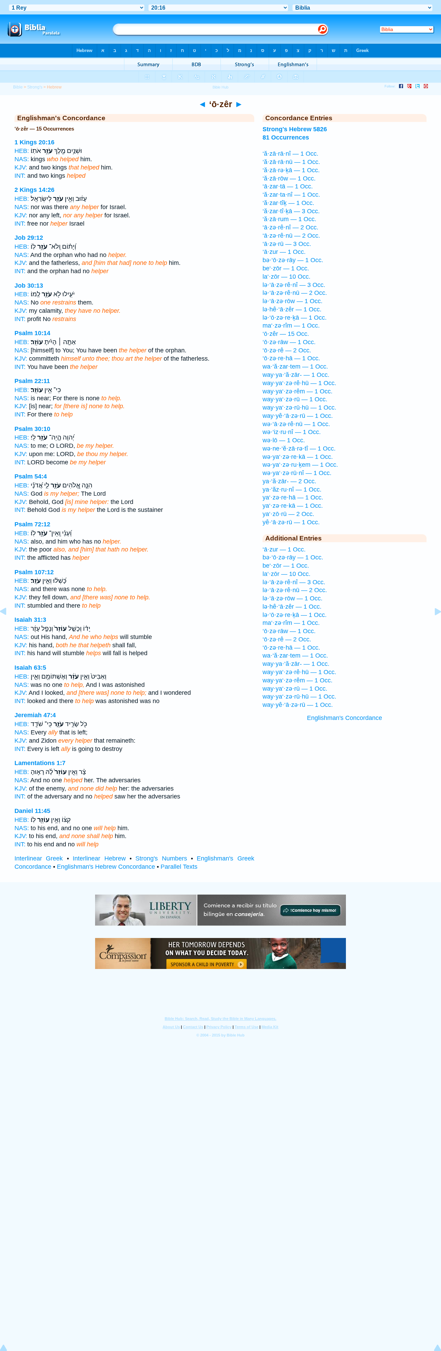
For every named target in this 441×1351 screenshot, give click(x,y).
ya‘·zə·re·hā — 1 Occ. (293, 497)
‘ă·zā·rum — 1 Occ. (289, 219)
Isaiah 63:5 (30, 667)
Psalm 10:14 (32, 333)
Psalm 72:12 (32, 524)
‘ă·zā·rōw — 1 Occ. (289, 178)
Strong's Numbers (161, 858)
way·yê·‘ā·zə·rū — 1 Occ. (298, 415)
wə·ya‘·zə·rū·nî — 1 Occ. (297, 473)
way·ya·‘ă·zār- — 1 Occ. (296, 374)
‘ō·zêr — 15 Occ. (286, 333)
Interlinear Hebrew (99, 858)
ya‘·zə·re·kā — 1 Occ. (293, 505)
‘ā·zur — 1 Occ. (284, 251)
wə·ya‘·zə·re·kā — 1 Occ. (298, 456)
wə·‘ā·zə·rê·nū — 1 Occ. (296, 424)
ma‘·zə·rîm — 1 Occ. (291, 325)
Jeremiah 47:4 (35, 715)
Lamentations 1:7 (39, 763)
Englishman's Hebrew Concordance (106, 866)
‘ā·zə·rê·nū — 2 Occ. (291, 235)
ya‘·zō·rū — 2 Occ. (288, 514)
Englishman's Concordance (344, 717)
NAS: (21, 159)
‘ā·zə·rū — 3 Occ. (287, 243)
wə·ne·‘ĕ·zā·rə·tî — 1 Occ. (299, 448)
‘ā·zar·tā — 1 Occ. (288, 186)
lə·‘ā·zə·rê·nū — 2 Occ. (295, 292)
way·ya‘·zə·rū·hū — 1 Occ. (299, 407)
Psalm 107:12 (34, 572)
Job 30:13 (28, 285)
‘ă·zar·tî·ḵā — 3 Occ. (291, 211)
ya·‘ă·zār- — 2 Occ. (289, 481)
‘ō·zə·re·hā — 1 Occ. (291, 358)
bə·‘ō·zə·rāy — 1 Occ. (293, 260)
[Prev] (8, 626)
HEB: (21, 150)
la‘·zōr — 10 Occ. (286, 276)
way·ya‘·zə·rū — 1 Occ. (295, 399)
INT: (19, 175)
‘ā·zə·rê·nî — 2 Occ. (290, 227)
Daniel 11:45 (32, 810)
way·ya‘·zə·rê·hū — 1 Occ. (299, 383)
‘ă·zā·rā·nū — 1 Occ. (291, 161)
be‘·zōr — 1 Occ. (286, 268)
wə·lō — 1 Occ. (284, 440)
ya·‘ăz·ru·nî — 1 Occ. (292, 489)
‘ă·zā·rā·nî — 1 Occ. (290, 153)
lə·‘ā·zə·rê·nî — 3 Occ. (294, 284)
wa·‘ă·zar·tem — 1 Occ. (295, 366)
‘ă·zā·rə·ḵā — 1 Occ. (291, 170)
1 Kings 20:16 (34, 142)
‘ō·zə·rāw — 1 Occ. (289, 342)
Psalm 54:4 (30, 476)
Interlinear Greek (38, 858)
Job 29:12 (28, 237)
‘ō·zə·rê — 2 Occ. (287, 350)
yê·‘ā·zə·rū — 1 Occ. (291, 522)
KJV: (20, 167)
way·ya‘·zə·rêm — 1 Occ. (297, 391)
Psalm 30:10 (32, 428)
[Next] (432, 626)
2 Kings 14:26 (34, 189)
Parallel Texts (179, 866)
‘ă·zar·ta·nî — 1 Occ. (291, 194)
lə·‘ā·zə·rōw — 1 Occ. (292, 301)
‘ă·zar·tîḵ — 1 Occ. (288, 202)
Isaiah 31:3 (30, 619)
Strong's (34, 87)
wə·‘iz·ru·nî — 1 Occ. (292, 432)
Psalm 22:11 (32, 381)
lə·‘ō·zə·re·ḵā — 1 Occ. (295, 317)
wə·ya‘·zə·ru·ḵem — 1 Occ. (300, 464)
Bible (18, 87)
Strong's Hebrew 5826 (295, 129)
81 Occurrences (286, 137)
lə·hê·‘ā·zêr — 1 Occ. (292, 309)
